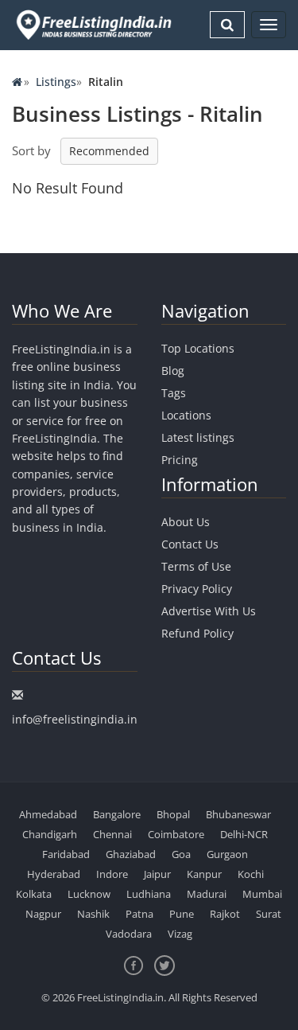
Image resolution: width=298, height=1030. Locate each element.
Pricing (179, 459)
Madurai (206, 894)
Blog (172, 370)
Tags (173, 392)
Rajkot (225, 914)
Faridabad (66, 854)
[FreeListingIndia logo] (95, 25)
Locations (186, 415)
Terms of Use (196, 566)
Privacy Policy (196, 588)
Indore (112, 874)
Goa (181, 854)
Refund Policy (197, 633)
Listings (56, 81)
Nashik (93, 914)
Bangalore (117, 814)
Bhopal (173, 814)
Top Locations (197, 348)
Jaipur (157, 874)
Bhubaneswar (238, 814)
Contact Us (190, 544)
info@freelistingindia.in (74, 719)
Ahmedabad (48, 814)
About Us (185, 521)
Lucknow (89, 894)
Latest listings (197, 437)
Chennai (112, 834)
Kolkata (34, 894)
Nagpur (43, 914)
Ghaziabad (131, 854)
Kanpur (204, 874)
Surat (268, 914)
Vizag (180, 934)
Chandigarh (49, 834)
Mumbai (262, 894)
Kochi (251, 874)
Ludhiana (148, 894)
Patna (139, 914)
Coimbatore (176, 834)
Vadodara (129, 934)
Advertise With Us (208, 610)
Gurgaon (227, 854)
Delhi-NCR (244, 834)
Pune (181, 914)
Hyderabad (53, 874)
